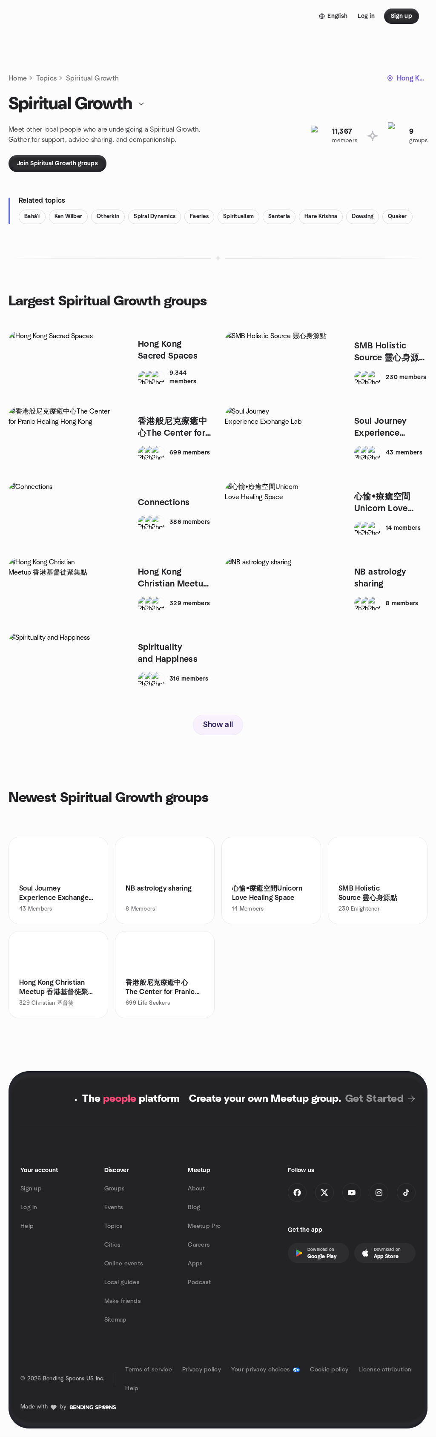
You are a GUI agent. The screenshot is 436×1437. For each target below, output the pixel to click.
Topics (46, 78)
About (196, 1189)
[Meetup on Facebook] (297, 1192)
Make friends (122, 1301)
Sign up (31, 1189)
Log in (28, 1207)
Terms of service (148, 1370)
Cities (112, 1245)
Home (18, 78)
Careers (199, 1245)
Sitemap (115, 1320)
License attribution (385, 1370)
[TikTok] (406, 1192)
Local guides (122, 1282)
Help (27, 1226)
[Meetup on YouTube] (351, 1192)
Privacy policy (201, 1370)
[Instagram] (379, 1192)
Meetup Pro (204, 1226)
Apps (195, 1264)
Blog (194, 1207)
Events (113, 1207)
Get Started (374, 1099)
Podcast (199, 1282)
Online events (123, 1264)
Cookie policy (329, 1370)
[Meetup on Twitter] (324, 1192)
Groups (114, 1189)
